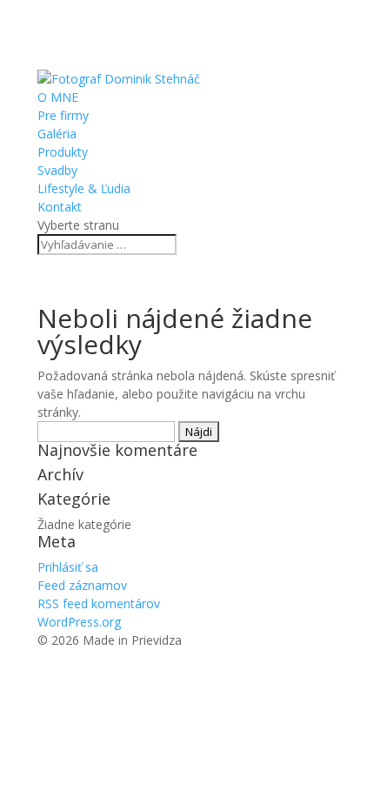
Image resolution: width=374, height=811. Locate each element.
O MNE (57, 97)
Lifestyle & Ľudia (83, 188)
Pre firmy (63, 115)
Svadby (57, 170)
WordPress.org (79, 621)
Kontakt (59, 206)
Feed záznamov (82, 585)
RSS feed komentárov (98, 603)
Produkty (62, 152)
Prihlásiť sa (67, 567)
